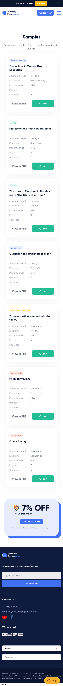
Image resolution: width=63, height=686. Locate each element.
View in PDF (19, 103)
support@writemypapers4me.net (20, 611)
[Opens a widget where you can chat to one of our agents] (52, 681)
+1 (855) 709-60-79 (12, 606)
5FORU (41, 3)
